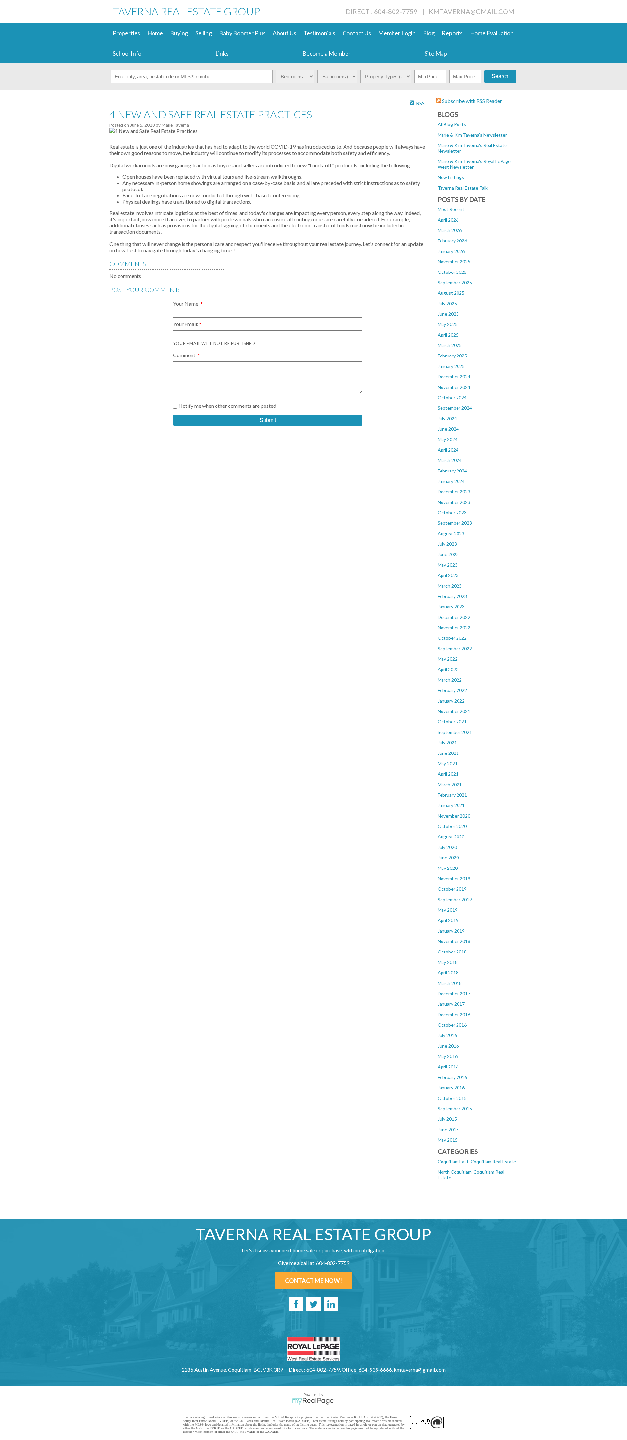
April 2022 (448, 669)
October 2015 (452, 1098)
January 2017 (451, 1004)
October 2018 (452, 951)
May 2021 (448, 763)
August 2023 (451, 533)
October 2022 (452, 638)
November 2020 (454, 816)
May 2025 (448, 324)
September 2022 (455, 648)
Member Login (397, 33)
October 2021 (452, 721)
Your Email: (186, 324)
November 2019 (454, 878)
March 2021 (450, 784)
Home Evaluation (492, 33)
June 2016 (448, 1046)
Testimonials (319, 33)
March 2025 (450, 345)
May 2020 (448, 868)
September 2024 (455, 408)
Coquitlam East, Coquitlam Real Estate (477, 1161)
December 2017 (454, 993)
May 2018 (448, 962)
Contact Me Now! (313, 1280)
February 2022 (452, 690)
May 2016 (448, 1056)
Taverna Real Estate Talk (463, 187)
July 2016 (447, 1035)
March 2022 (450, 680)
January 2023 (451, 606)
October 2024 (452, 397)
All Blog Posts (452, 124)
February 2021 (452, 795)
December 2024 (454, 376)
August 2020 (451, 836)
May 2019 (448, 910)
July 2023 (447, 544)
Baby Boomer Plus (242, 33)
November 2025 (454, 261)
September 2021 (455, 732)
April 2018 (448, 972)
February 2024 (452, 470)
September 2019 (455, 899)
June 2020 (448, 857)
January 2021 (451, 805)
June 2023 (448, 554)
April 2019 (448, 920)
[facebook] (296, 1304)
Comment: (185, 355)
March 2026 (450, 230)
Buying (179, 33)
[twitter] (313, 1304)
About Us (284, 33)
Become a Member (326, 53)
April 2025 (448, 335)
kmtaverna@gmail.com (471, 11)
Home (155, 33)
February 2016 (452, 1077)
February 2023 (452, 596)
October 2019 (452, 889)
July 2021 (447, 742)
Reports (452, 33)
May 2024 (448, 439)
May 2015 (448, 1140)
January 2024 (451, 481)
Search (500, 76)
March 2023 (450, 585)
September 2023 (455, 523)
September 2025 (455, 282)
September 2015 (455, 1108)
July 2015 (447, 1119)
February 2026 (452, 240)
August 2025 (451, 293)
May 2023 (448, 565)
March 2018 (450, 983)
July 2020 (447, 847)
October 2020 (452, 826)
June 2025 (448, 314)
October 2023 (452, 512)
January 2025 (451, 366)
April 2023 (448, 575)
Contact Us (357, 33)
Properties (126, 33)
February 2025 (452, 355)
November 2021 (454, 711)
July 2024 (447, 418)
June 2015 (448, 1129)
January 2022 (451, 700)
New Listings (451, 177)
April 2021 (448, 774)
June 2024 (448, 429)
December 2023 (454, 491)
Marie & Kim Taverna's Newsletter (472, 135)
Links (222, 53)
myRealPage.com (314, 1401)
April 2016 (448, 1066)
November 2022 (454, 627)
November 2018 (454, 941)
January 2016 (451, 1087)
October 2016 (452, 1025)
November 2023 (454, 502)
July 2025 (447, 303)
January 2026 (451, 251)
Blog (429, 33)
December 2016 (454, 1014)
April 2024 (448, 450)
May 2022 (448, 659)
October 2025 (452, 272)
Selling (203, 33)
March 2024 (450, 460)
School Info (127, 53)
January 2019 (451, 931)
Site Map (436, 53)
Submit (268, 420)
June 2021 (448, 753)
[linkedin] (331, 1304)
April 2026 (448, 220)
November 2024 (454, 387)
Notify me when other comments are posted (226, 406)
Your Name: (187, 303)
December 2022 (454, 617)
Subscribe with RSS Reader (471, 101)
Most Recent (451, 209)
